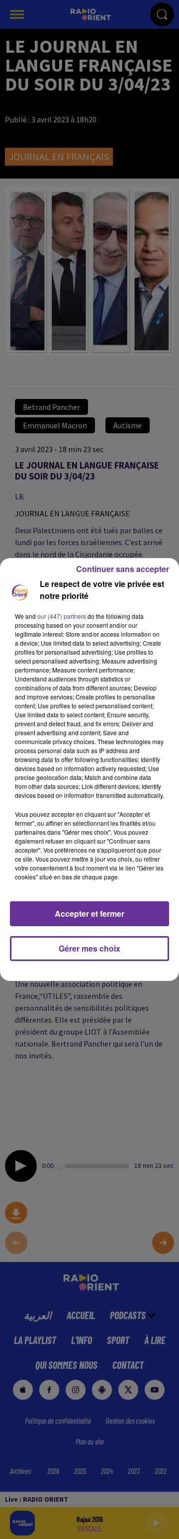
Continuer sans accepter (122, 569)
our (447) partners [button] (61, 616)
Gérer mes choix (89, 948)
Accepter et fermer (89, 913)
